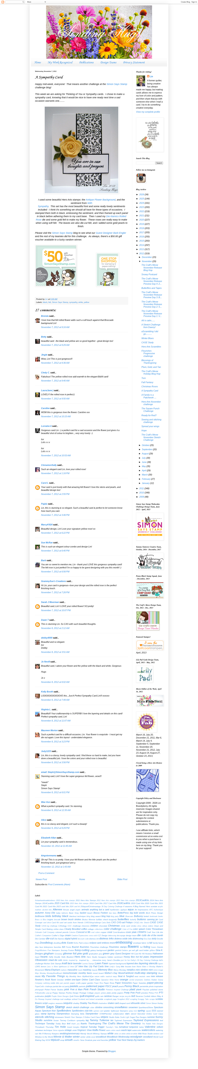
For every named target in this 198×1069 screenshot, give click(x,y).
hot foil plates (142, 957)
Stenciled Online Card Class (150, 1014)
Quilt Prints (74, 996)
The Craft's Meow (113, 1023)
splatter (107, 1011)
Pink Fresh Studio (94, 989)
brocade (57, 920)
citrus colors (147, 926)
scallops (67, 999)
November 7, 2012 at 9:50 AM (55, 399)
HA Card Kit (136, 954)
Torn (143, 378)
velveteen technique (43, 1030)
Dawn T (45, 620)
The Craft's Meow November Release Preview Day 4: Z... (151, 281)
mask (80, 970)
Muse (160, 973)
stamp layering (48, 1014)
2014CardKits (48, 903)
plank (138, 989)
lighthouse (63, 967)
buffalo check (102, 919)
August (145, 453)
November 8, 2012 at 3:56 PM (55, 762)
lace (70, 963)
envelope (137, 943)
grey (112, 953)
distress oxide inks (123, 938)
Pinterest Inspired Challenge (117, 990)
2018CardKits (123, 903)
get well (132, 950)
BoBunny (138, 916)
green (106, 953)
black (45, 302)
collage (91, 929)
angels (78, 910)
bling (88, 916)
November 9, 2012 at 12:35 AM (56, 810)
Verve (55, 1030)
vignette (61, 1030)
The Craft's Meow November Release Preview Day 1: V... (151, 313)
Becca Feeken (100, 913)
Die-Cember (40, 939)
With (89, 203)
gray (100, 954)
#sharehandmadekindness (45, 900)
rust (61, 999)
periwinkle (144, 986)
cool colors (95, 932)
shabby (76, 1003)
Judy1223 (46, 751)
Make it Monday (148, 967)
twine (141, 1027)
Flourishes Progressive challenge (148, 353)
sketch (69, 1007)
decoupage (121, 936)
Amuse (66, 910)
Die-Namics (59, 939)
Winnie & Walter (62, 1036)
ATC (151, 910)
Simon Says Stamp (117, 84)
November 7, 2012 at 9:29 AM (55, 345)
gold (85, 953)
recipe (121, 996)
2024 (142, 203)
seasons (59, 1003)
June (144, 462)
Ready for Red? (149, 415)
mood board (98, 973)
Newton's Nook (42, 980)
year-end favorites (100, 1040)
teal (161, 1020)
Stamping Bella (77, 1014)
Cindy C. (45, 372)
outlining (46, 983)
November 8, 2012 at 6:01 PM (55, 792)
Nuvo (53, 980)
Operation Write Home (110, 980)
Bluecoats (129, 916)
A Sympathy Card (149, 391)
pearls (121, 986)
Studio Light (124, 1017)
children (94, 926)
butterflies (123, 919)
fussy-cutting (82, 950)
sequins (67, 1003)
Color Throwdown (154, 929)
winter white (85, 1037)
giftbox (152, 950)
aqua (131, 909)
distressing (138, 938)
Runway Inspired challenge (49, 999)
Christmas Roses (149, 386)
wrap (62, 1040)
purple (48, 996)
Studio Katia (114, 1017)
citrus (139, 926)
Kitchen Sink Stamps (52, 963)
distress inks (106, 938)
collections (99, 929)
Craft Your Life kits (155, 932)
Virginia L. (46, 709)
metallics (131, 970)
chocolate (103, 926)
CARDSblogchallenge (92, 923)
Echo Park (78, 943)
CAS (113, 922)
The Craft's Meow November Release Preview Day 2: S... (151, 304)
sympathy (73, 302)
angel (72, 910)
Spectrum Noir (49, 1011)
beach (90, 913)
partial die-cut (58, 986)
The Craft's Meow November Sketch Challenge (151, 437)
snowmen (133, 1007)
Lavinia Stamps (88, 964)
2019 (142, 224)
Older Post (122, 879)
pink (66, 989)
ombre (68, 980)
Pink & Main (76, 989)
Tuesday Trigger (97, 1027)
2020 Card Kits (151, 903)
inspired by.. (74, 960)
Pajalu (44, 504)
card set (63, 922)
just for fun (125, 960)
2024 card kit (75, 906)
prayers (97, 993)
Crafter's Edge (58, 935)
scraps (152, 999)
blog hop (105, 916)
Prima (151, 993)
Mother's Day (111, 973)
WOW (48, 1040)
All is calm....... (148, 320)
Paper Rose (109, 983)
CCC (70, 926)
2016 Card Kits (96, 903)
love (134, 966)
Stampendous (63, 1014)
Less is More (52, 967)
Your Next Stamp (125, 1040)
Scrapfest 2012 (123, 999)
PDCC (108, 986)
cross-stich (93, 936)
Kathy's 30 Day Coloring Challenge (145, 960)
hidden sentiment (115, 957)
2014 (142, 245)
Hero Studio (92, 957)
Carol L (44, 483)
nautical (109, 976)
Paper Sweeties (139, 983)
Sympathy (43, 206)
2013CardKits (142, 900)
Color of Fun (127, 929)
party (67, 986)
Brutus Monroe (88, 919)
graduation (93, 954)
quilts (97, 996)
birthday (56, 916)
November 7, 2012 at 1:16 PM (55, 473)
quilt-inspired (87, 996)
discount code (83, 939)
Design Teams (108, 62)
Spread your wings (150, 426)
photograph (39, 990)
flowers (133, 946)
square (148, 1011)
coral (109, 932)
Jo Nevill (45, 662)
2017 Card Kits (109, 903)
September (147, 449)
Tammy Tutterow (99, 1020)
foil (141, 947)
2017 (142, 232)
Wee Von (45, 802)
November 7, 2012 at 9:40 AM (55, 381)
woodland (148, 1037)
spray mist (133, 1011)
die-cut (50, 938)
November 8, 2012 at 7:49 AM (55, 700)
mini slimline (142, 970)
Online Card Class (91, 980)
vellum (160, 1027)
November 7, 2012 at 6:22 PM (55, 533)
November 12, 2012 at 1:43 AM (56, 867)
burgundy (113, 919)
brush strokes (74, 919)
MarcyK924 (47, 524)
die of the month (155, 935)
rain (101, 996)
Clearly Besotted (72, 929)
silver (142, 1003)
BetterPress (123, 913)
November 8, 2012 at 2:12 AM (55, 628)
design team (131, 935)
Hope (144, 430)
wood (93, 1037)
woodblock (101, 1037)
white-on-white (131, 1034)
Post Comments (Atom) (59, 884)
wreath (69, 1039)
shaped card (124, 1003)
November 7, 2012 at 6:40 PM (55, 551)
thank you (75, 1024)
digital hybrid (71, 938)
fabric (144, 943)
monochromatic (70, 973)
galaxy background (98, 950)
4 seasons (127, 906)
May (144, 466)
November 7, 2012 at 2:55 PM (55, 494)
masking (87, 970)
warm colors (111, 1030)
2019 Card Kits (137, 903)
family (155, 943)
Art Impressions (141, 910)
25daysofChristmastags (91, 906)
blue (121, 916)
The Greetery (133, 1023)
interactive (97, 960)
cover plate (131, 932)
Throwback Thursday (44, 1027)
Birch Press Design (154, 913)
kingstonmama (48, 855)
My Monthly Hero (73, 976)
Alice (44, 820)
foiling (146, 946)
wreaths (76, 1040)
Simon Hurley (157, 1003)
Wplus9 (55, 1039)
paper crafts (75, 983)
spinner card (98, 1011)
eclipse (86, 943)
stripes (104, 1017)
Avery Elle (50, 913)
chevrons (85, 926)
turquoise (133, 1027)
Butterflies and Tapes (151, 288)
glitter (79, 953)
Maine (139, 967)
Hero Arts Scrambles (151, 347)
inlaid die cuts (55, 960)
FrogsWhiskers (41, 950)
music (38, 976)
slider (92, 1007)
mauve (94, 970)
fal (148, 943)
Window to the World (44, 1037)
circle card (125, 926)
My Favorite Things (53, 976)
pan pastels (64, 983)
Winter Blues (147, 338)
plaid (132, 989)
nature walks (100, 976)
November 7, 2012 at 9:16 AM (55, 327)
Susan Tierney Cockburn (64, 1020)
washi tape (126, 1030)
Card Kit (55, 922)
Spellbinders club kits (82, 1011)
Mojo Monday (40, 973)
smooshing (108, 1007)
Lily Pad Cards (96, 966)
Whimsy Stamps (100, 1034)
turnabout (123, 1027)
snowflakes (121, 1007)
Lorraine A (46, 426)
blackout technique (77, 916)
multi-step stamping (145, 973)
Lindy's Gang (115, 967)
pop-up (49, 993)
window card (158, 1034)
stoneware (59, 1017)
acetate (154, 906)
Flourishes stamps (118, 947)
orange (124, 979)
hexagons (102, 957)
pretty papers (117, 993)
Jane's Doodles (113, 960)
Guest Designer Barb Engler (111, 233)
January (146, 483)
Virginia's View (84, 1030)
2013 (142, 249)
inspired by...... (85, 960)
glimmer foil (69, 953)
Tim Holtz (60, 1026)
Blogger (112, 1051)
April (144, 470)
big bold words (137, 913)
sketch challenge (81, 1007)
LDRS (37, 966)
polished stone (156, 990)
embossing (123, 942)
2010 (142, 492)
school (74, 999)
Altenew (57, 909)
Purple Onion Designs (60, 996)
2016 (142, 236)
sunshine (48, 1020)
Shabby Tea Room (89, 1003)
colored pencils (61, 932)
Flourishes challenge (99, 947)
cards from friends (75, 922)
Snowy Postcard (149, 274)
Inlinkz (65, 960)
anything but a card (99, 909)
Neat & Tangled (126, 976)
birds (48, 916)
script (45, 1003)
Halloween (158, 953)
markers (63, 970)
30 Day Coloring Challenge (112, 906)
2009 (142, 497)
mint (151, 970)
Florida (68, 947)
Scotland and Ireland (86, 999)
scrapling (133, 999)
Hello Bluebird (67, 957)
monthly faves (85, 973)
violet (74, 1030)
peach (115, 986)
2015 (142, 241)
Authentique (158, 910)
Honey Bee (129, 957)
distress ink (94, 939)
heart (37, 957)
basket (83, 913)
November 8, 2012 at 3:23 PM (55, 741)
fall (150, 943)
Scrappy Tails (143, 999)
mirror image (158, 970)
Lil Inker (70, 967)
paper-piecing (155, 982)
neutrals (142, 976)
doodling (57, 943)
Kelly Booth (47, 692)
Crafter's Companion (43, 936)
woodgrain (136, 1036)
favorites (57, 947)
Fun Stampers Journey (57, 950)
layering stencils (148, 963)
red (133, 996)
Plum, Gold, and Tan (151, 367)
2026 (142, 194)
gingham (49, 953)
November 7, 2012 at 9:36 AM (55, 363)
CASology (62, 926)
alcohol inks (47, 910)
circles (133, 926)
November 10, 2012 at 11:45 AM (56, 846)
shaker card (113, 1003)
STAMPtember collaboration (111, 1014)
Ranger (115, 996)
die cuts (141, 935)
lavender (77, 963)
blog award (96, 916)
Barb (43, 560)
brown (64, 919)
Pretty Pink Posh (132, 993)
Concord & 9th (83, 932)
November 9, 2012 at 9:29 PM (55, 828)
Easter (70, 943)
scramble (99, 999)
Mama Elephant (52, 970)
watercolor (136, 1030)
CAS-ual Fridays (125, 922)
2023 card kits (62, 906)
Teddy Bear (60, 1024)
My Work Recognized (60, 62)
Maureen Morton (49, 730)
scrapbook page (110, 999)
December (147, 257)
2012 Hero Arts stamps (106, 900)
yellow (86, 302)
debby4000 (46, 638)
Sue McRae (47, 542)
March (145, 475)
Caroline (45, 408)
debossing (112, 936)
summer (151, 1017)
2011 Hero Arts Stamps (86, 900)
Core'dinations (119, 932)
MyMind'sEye (88, 976)
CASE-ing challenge (49, 926)
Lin (151, 76)
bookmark (153, 916)
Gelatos (125, 950)
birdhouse (40, 916)
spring (141, 1010)
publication (39, 996)
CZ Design (102, 935)
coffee (84, 929)
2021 (142, 215)
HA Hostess (147, 954)
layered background (117, 963)
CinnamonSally (49, 465)
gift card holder (142, 950)
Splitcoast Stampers (119, 1011)
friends (160, 947)
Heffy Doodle (54, 957)
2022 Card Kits (49, 906)
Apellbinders (114, 910)
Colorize (72, 932)
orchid (131, 980)
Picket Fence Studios (54, 990)
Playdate (145, 990)
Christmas (114, 925)
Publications (86, 62)
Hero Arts (80, 956)
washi (118, 1030)
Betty (43, 337)
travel (69, 1027)
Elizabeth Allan (48, 838)
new (148, 976)
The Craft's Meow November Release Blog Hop (151, 267)
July (144, 458)
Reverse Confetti (143, 996)
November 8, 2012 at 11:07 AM (55, 721)
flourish (75, 947)
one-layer (76, 980)
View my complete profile (148, 112)
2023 (142, 207)
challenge (77, 926)
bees (115, 913)
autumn (39, 912)
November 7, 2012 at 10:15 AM (56, 416)
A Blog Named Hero (141, 906)
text (68, 1023)
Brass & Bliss (41, 920)
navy (115, 976)
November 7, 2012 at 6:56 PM (55, 571)
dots (63, 942)
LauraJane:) (47, 390)
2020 (142, 220)
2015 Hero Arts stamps (79, 903)
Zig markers (139, 1040)
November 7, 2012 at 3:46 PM (55, 515)
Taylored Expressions (146, 1020)
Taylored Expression (123, 1020)
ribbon (153, 996)
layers (160, 964)
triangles (76, 1027)
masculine (72, 970)
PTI (161, 992)
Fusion (71, 950)
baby (58, 913)
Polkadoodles (40, 993)
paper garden (87, 983)
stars (127, 1014)
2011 (141, 488)
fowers (153, 947)
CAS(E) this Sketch (141, 923)
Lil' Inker (79, 966)
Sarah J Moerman (50, 602)
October (146, 445)
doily (154, 938)
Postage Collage (86, 993)
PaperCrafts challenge (43, 986)
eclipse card (95, 943)
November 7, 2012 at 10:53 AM (56, 455)
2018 (142, 228)
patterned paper (95, 986)
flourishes (84, 947)
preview (144, 993)
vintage (68, 1030)
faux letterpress (46, 947)
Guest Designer (122, 953)
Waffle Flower (98, 1030)
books (160, 916)
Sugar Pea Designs (138, 1017)
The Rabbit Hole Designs (152, 1024)
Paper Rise (98, 983)
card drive (47, 923)
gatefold (118, 950)
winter (76, 1036)
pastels (74, 986)
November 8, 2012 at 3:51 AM (55, 652)
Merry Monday (120, 970)
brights (50, 919)
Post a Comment (46, 873)
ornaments (139, 980)
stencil (133, 1014)
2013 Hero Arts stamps (125, 900)
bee (110, 913)
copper (104, 932)
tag (87, 1020)
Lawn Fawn (101, 963)
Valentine (150, 1026)
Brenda (45, 316)
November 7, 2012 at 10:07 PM (56, 610)
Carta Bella (106, 923)
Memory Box (105, 969)
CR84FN (141, 932)
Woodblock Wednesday (118, 1037)
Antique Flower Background (100, 199)
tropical (84, 1027)
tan (111, 1020)
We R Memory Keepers (49, 1034)
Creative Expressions (79, 936)
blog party (115, 916)
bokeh (146, 916)
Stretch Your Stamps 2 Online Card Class (82, 1017)
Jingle (44, 355)
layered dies (132, 963)
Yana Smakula (86, 1040)
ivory (104, 960)
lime (107, 966)
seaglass (51, 1003)
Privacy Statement (134, 62)
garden (110, 950)
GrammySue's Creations (53, 581)
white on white (120, 1034)
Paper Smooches (123, 983)
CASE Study (147, 342)
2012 (142, 253)
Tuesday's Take (112, 1027)
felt (49, 302)
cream (68, 935)
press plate (106, 993)
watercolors (148, 1030)
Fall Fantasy (147, 382)
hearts (44, 956)
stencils (39, 1017)
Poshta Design (72, 993)
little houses (126, 966)
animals (85, 909)
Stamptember (91, 1014)
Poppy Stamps (58, 993)
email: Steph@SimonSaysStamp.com (60, 772)
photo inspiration (156, 986)
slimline (99, 1007)
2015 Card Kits (62, 903)
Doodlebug (46, 942)
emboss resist (108, 943)
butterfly (133, 920)
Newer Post (41, 879)
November (147, 261)
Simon (148, 1003)
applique (123, 910)
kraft (64, 963)
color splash (139, 929)
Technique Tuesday (44, 1023)
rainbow (108, 996)
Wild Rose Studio (145, 1034)
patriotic (82, 986)
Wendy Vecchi (86, 1034)
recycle (128, 996)
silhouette (135, 1003)
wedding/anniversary (70, 1033)
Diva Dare (147, 939)
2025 (142, 199)
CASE (153, 922)
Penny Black (131, 986)
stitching (49, 1017)
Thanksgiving (94, 1023)
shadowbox (102, 1003)
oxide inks (55, 983)
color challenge (113, 928)
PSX (156, 993)
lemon (43, 966)
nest (136, 976)
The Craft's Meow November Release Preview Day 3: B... (151, 295)
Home (37, 62)
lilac (86, 966)
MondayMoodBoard (54, 973)
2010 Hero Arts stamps (65, 900)
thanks (84, 1023)
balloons (65, 913)
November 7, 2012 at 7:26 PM (55, 592)
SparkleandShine (145, 1007)
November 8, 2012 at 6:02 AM (55, 682)
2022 (142, 211)
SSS (154, 1011)
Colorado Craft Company (45, 932)
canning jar (152, 919)
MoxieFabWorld (125, 973)
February (146, 479)
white (80, 302)
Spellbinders (64, 1010)
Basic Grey (74, 913)
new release (157, 976)
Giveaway (58, 954)
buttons (141, 919)
